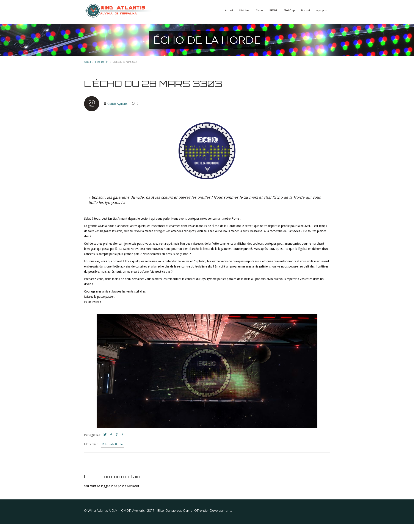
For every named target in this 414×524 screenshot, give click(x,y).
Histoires (244, 10)
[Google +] (123, 434)
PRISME (274, 10)
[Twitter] (105, 434)
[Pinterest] (117, 434)
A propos (321, 10)
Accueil (229, 10)
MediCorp (289, 10)
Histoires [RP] (101, 62)
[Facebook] (111, 434)
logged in (107, 486)
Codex (259, 10)
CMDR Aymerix (117, 103)
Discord (305, 10)
